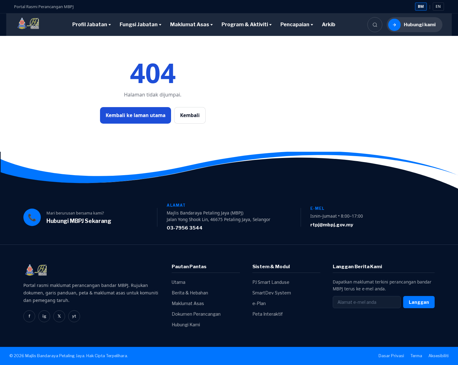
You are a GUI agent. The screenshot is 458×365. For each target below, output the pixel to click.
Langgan (419, 302)
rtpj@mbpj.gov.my (331, 225)
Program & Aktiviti (245, 24)
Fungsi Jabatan (139, 24)
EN (438, 6)
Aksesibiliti (438, 355)
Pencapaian (294, 24)
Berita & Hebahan (190, 292)
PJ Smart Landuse (270, 282)
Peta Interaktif (267, 314)
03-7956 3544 (185, 228)
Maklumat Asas (189, 24)
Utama (178, 282)
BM (421, 6)
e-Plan (259, 303)
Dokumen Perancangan (196, 314)
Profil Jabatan (89, 24)
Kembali (190, 115)
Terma (416, 355)
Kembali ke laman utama (135, 115)
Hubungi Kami (186, 324)
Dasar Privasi (391, 355)
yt (74, 316)
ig (44, 316)
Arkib (328, 24)
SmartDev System (271, 292)
